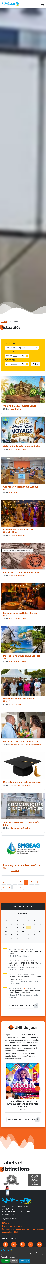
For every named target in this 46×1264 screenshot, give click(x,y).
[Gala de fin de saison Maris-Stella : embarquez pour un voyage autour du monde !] (23, 430)
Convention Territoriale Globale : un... (21, 488)
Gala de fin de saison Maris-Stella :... (22, 446)
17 (21, 887)
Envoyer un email (11, 1223)
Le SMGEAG (15, 871)
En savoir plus (24, 1261)
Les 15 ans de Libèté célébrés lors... (22, 572)
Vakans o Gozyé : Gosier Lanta (19, 406)
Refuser (14, 1261)
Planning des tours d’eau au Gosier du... (22, 866)
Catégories (11, 344)
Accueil (4, 322)
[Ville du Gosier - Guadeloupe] (17, 1201)
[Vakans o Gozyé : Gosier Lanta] (23, 389)
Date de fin (10, 360)
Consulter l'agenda (22, 1005)
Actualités (14, 492)
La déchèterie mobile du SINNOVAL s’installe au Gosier (24, 964)
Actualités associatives (18, 449)
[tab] (8, 1088)
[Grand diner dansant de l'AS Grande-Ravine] (23, 513)
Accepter (5, 1261)
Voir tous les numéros (22, 1119)
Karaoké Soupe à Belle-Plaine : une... (20, 614)
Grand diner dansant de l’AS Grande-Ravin (18, 531)
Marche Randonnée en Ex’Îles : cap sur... (22, 657)
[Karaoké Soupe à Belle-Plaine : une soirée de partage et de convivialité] (23, 596)
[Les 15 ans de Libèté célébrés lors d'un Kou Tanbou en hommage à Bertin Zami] (23, 556)
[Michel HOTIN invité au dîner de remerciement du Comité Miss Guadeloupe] (23, 725)
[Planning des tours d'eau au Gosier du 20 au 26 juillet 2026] (23, 849)
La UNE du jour (16, 409)
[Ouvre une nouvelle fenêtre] (5, 1244)
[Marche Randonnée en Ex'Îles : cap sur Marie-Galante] (23, 639)
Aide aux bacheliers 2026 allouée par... (21, 824)
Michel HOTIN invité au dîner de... (21, 741)
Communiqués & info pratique (20, 785)
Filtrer (35, 364)
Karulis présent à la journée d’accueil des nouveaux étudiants (24, 991)
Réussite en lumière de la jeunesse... (22, 782)
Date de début (12, 352)
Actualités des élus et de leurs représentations (26, 745)
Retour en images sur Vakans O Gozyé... (20, 700)
